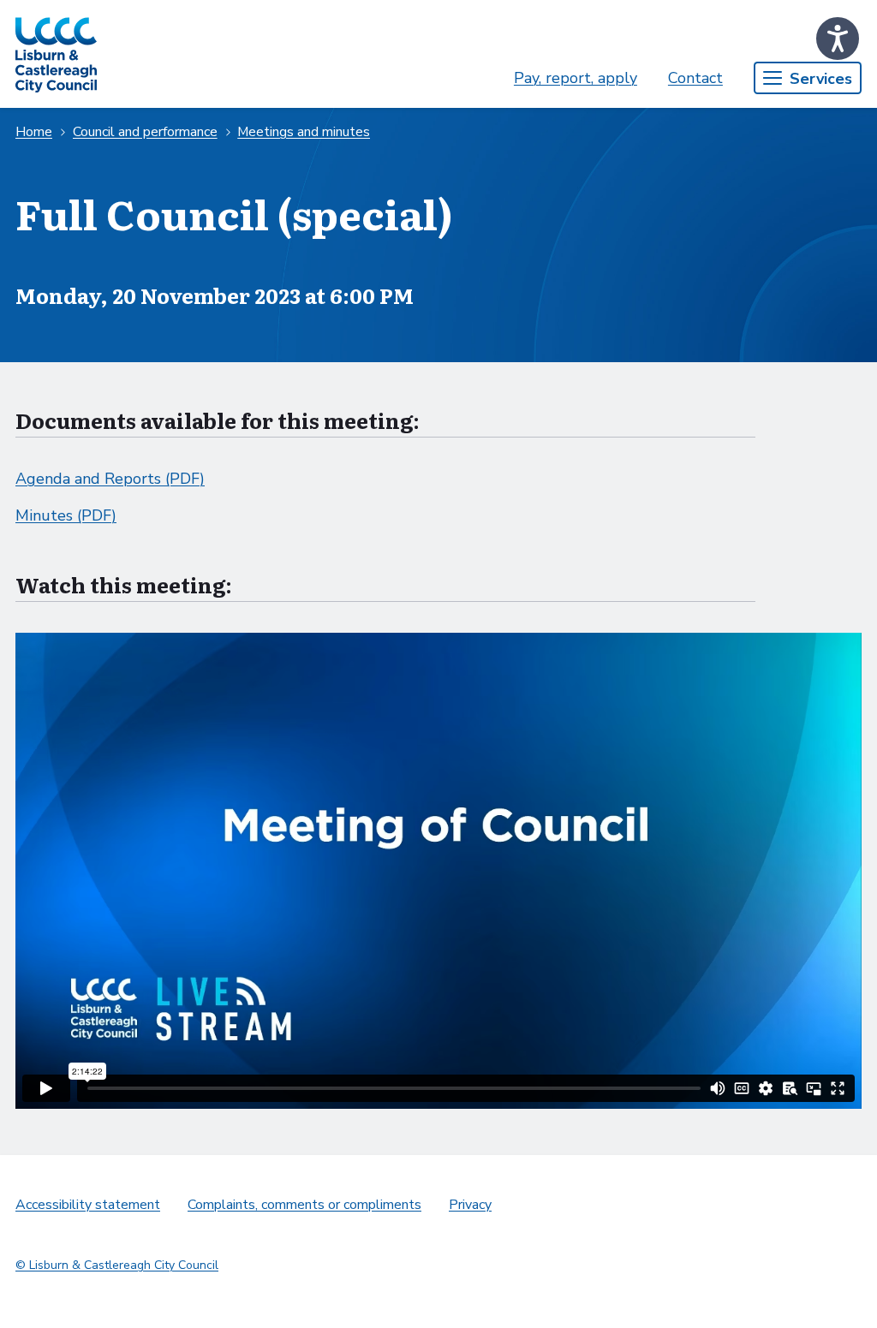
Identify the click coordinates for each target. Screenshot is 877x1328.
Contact (695, 78)
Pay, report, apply (575, 78)
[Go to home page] (56, 53)
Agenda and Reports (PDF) (110, 478)
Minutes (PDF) (65, 515)
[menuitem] (575, 78)
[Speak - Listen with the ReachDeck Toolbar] (837, 38)
